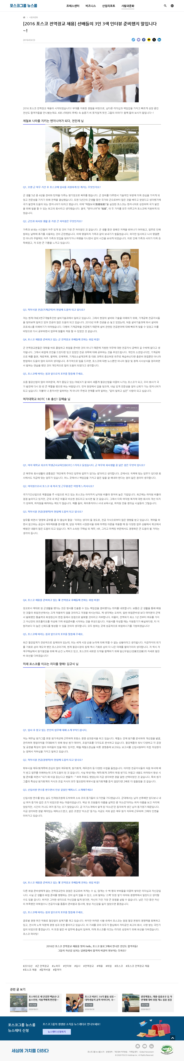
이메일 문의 (133, 1052)
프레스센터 (72, 5)
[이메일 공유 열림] (138, 39)
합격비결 (45, 969)
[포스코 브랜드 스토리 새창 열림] (30, 1053)
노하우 (56, 965)
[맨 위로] (172, 1037)
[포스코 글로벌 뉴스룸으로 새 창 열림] (172, 5)
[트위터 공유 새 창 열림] (154, 39)
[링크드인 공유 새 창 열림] (159, 39)
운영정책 (109, 1052)
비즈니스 (91, 5)
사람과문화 (127, 5)
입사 (78, 965)
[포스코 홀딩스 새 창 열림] (137, 1046)
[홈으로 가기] (24, 17)
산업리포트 (108, 5)
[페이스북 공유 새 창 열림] (143, 39)
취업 (109, 965)
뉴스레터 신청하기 (57, 1031)
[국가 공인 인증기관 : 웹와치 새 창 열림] (167, 1049)
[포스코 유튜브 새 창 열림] (144, 1046)
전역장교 (89, 965)
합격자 (57, 969)
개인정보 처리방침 (120, 1052)
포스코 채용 (30, 969)
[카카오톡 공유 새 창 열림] (149, 39)
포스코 (119, 965)
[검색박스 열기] (165, 5)
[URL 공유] (133, 39)
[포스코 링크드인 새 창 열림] (151, 1046)
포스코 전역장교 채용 (138, 965)
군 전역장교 (43, 965)
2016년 (28, 965)
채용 (100, 965)
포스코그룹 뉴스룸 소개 (96, 1052)
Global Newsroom (146, 1052)
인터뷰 (68, 965)
